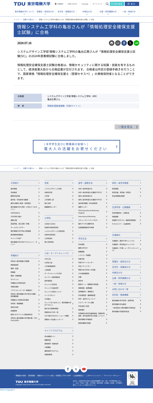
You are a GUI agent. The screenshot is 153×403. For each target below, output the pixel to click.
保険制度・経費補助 (85, 288)
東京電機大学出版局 (119, 304)
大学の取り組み (16, 216)
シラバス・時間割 (84, 255)
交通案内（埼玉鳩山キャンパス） (123, 244)
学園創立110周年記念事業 (20, 300)
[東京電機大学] (32, 3)
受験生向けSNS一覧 (51, 312)
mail (118, 43)
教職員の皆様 (21, 375)
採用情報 (31, 375)
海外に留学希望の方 (85, 196)
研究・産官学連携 (120, 182)
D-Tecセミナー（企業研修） (122, 224)
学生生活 (82, 238)
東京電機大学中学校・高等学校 (123, 300)
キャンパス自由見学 (51, 288)
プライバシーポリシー (111, 375)
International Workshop (87, 216)
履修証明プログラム (51, 351)
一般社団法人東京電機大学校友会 (123, 308)
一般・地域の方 (129, 11)
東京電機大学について (24, 11)
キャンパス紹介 (16, 238)
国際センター (83, 207)
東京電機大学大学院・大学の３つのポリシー (24, 208)
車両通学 (81, 310)
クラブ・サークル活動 (86, 302)
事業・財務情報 (16, 276)
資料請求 (118, 3)
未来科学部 (48, 192)
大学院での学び (49, 224)
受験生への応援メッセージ (53, 319)
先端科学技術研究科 (51, 227)
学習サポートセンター (86, 262)
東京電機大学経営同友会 (120, 311)
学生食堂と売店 (83, 306)
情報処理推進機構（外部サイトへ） (64, 105)
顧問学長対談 (15, 196)
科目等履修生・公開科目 (120, 213)
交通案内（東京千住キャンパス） (123, 241)
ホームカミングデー (18, 227)
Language (84, 4)
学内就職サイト (49, 336)
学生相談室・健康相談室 (86, 295)
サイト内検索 (109, 4)
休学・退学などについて (86, 299)
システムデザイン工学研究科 (54, 231)
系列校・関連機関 (17, 303)
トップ (16, 19)
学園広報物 (14, 286)
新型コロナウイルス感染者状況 (21, 314)
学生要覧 (81, 244)
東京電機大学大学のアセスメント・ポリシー (24, 243)
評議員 (13, 272)
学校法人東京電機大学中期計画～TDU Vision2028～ (24, 319)
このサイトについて (93, 375)
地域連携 (115, 216)
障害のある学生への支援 (86, 270)
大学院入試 (48, 262)
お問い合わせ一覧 (120, 289)
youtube (84, 369)
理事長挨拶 (14, 265)
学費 (79, 277)
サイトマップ (97, 4)
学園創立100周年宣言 (18, 283)
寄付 (133, 3)
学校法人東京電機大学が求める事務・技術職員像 (24, 295)
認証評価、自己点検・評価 (20, 224)
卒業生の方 (87, 11)
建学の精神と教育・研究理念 (21, 203)
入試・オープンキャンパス (56, 253)
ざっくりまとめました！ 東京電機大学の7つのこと (57, 303)
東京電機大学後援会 (85, 319)
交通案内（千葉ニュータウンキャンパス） (125, 249)
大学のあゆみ (15, 213)
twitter (130, 43)
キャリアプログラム (53, 330)
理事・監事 (14, 268)
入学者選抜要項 (49, 266)
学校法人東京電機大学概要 (20, 261)
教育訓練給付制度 (84, 323)
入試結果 (47, 270)
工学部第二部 (49, 199)
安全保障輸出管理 (118, 196)
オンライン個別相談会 (52, 277)
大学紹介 (15, 182)
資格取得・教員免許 (51, 343)
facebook (124, 43)
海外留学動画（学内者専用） (88, 203)
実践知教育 (48, 354)
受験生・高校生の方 (45, 11)
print (111, 43)
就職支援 (47, 340)
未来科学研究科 (49, 235)
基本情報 (14, 188)
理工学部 (47, 203)
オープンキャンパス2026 (53, 273)
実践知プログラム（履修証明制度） (124, 220)
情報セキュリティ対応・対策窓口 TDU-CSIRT (54, 375)
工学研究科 (48, 238)
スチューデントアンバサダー (88, 220)
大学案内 (47, 299)
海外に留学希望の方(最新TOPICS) (90, 199)
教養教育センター (50, 207)
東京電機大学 (27, 381)
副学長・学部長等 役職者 (19, 199)
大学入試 (47, 259)
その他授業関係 (83, 273)
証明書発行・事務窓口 (86, 291)
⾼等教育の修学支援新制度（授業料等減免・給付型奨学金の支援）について (91, 314)
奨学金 (80, 281)
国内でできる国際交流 (86, 224)
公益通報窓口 (79, 375)
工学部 (46, 196)
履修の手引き (83, 248)
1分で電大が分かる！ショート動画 (56, 316)
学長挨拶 (14, 192)
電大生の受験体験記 (51, 308)
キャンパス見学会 (50, 284)
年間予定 (81, 259)
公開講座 (47, 347)
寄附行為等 (14, 307)
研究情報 (115, 188)
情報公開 (14, 220)
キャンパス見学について (53, 291)
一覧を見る (125, 127)
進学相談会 (48, 281)
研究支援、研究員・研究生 (121, 192)
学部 (46, 182)
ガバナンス (14, 279)
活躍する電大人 (29, 19)
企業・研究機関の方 (108, 11)
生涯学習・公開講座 (121, 207)
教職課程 (81, 251)
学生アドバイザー (84, 266)
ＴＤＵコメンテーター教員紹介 (21, 290)
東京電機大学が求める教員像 (21, 231)
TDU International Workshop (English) (88, 211)
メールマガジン (49, 295)
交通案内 (60, 4)
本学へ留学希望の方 (85, 188)
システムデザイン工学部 (53, 188)
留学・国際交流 (85, 182)
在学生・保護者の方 (66, 11)
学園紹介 (15, 255)
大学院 (47, 217)
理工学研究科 (49, 242)
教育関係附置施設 (17, 235)
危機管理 (14, 311)
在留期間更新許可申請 (86, 227)
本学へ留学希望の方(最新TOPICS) (90, 192)
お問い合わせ (72, 4)
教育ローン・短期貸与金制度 (88, 284)
